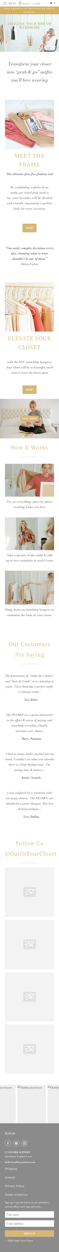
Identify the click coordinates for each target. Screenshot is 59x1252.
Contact (10, 1177)
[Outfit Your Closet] (29, 3)
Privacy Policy (15, 1186)
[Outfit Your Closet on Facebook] (8, 1143)
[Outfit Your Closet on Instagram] (25, 1143)
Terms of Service (16, 1194)
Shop (29, 228)
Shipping (11, 1168)
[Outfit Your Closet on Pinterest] (17, 1143)
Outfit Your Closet (23, 1240)
